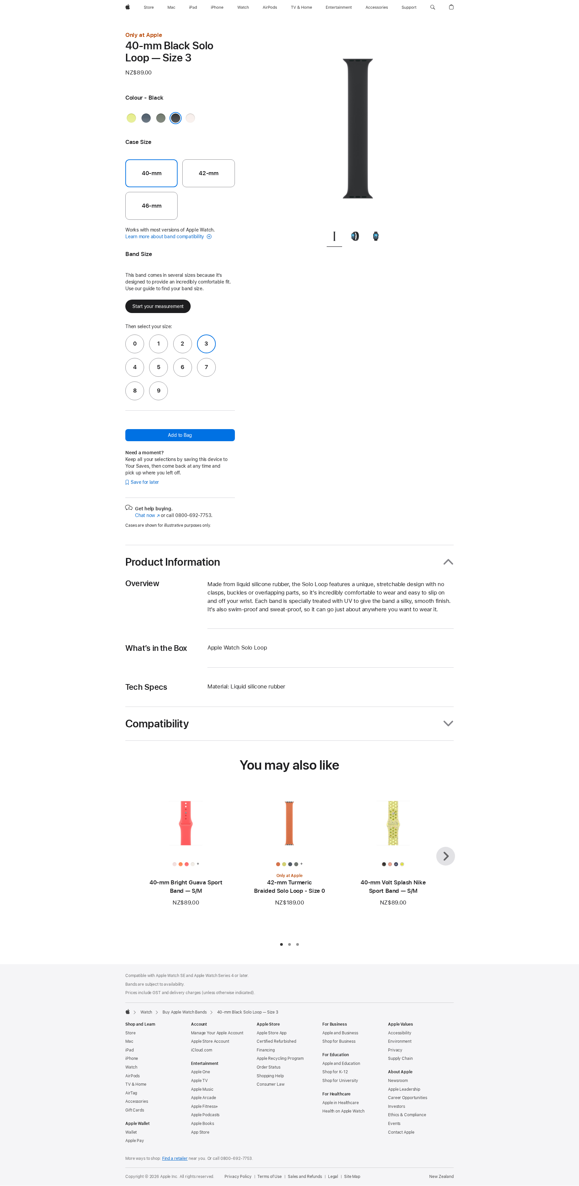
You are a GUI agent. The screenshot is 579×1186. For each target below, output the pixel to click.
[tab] (334, 237)
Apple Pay (134, 1140)
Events (394, 1123)
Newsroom (398, 1080)
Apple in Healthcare (340, 1102)
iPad (129, 1050)
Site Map (352, 1176)
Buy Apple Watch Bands (184, 1012)
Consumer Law (270, 1084)
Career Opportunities (407, 1097)
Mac (129, 1041)
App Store (200, 1132)
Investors (396, 1106)
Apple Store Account (210, 1041)
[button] (433, 7)
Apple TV (199, 1080)
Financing (266, 1050)
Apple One (200, 1072)
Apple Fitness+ (204, 1106)
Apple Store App (271, 1033)
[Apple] (127, 1012)
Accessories (136, 1101)
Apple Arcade (203, 1097)
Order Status (268, 1067)
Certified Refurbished (276, 1041)
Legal (333, 1176)
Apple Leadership (404, 1089)
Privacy (395, 1050)
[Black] (176, 118)
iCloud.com (201, 1050)
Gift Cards (134, 1110)
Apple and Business (340, 1033)
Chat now (147, 515)
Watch (146, 1012)
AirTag (131, 1093)
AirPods (132, 1076)
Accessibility (399, 1033)
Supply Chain (400, 1058)
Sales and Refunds (305, 1176)
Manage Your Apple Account (217, 1033)
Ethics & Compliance (407, 1115)
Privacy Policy (237, 1176)
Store (130, 1033)
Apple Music (202, 1089)
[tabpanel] (358, 127)
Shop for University (340, 1080)
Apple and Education (341, 1063)
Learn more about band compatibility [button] (165, 236)
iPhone (131, 1058)
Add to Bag (180, 435)
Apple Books (202, 1123)
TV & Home (135, 1084)
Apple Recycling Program (280, 1058)
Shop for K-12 (334, 1072)
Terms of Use (269, 1176)
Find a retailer (175, 1158)
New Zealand (441, 1176)
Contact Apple (401, 1132)
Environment (399, 1041)
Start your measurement (158, 306)
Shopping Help (270, 1076)
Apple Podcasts (205, 1115)
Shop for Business (339, 1041)
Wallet (131, 1132)
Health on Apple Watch (343, 1111)
